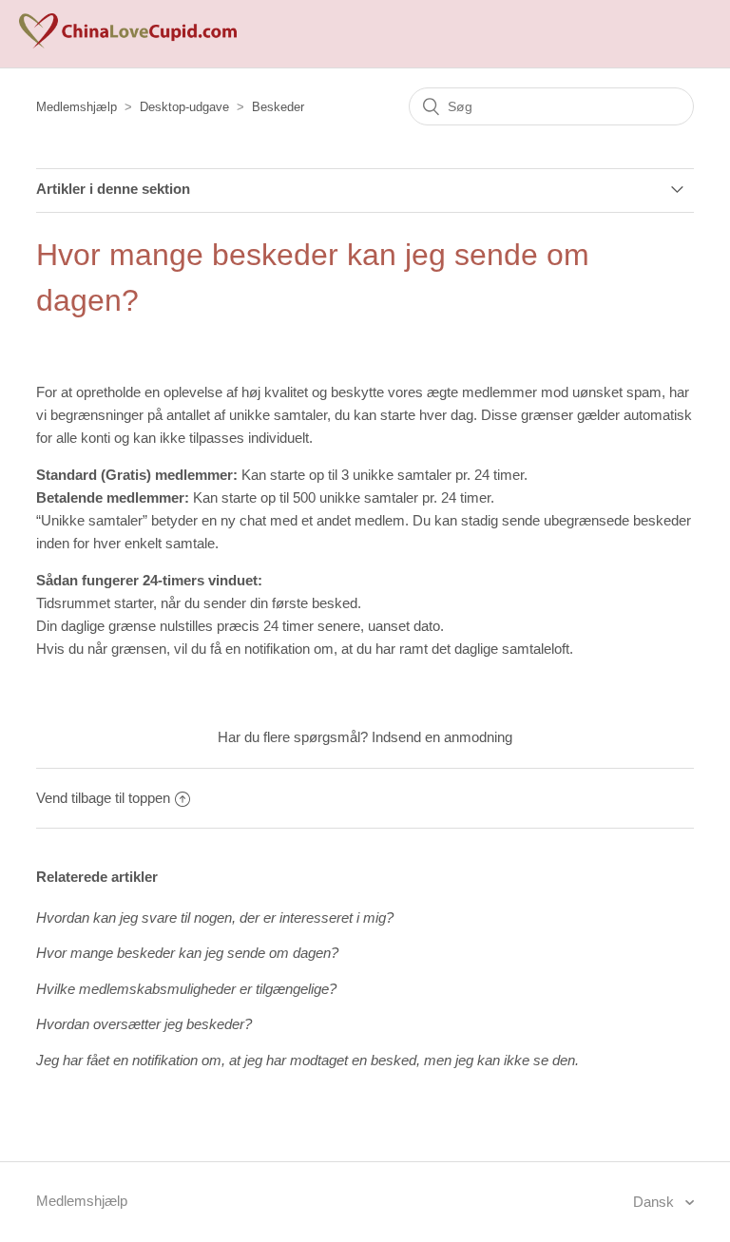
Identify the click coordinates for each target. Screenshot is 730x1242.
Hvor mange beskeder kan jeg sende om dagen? (187, 953)
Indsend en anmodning (442, 737)
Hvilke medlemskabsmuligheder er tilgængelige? (186, 989)
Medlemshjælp (76, 107)
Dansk (655, 1202)
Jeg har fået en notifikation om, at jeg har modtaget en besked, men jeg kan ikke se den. (307, 1060)
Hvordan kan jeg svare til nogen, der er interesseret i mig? (215, 917)
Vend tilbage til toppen (103, 798)
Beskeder (278, 107)
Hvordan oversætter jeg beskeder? (144, 1024)
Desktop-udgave (184, 107)
